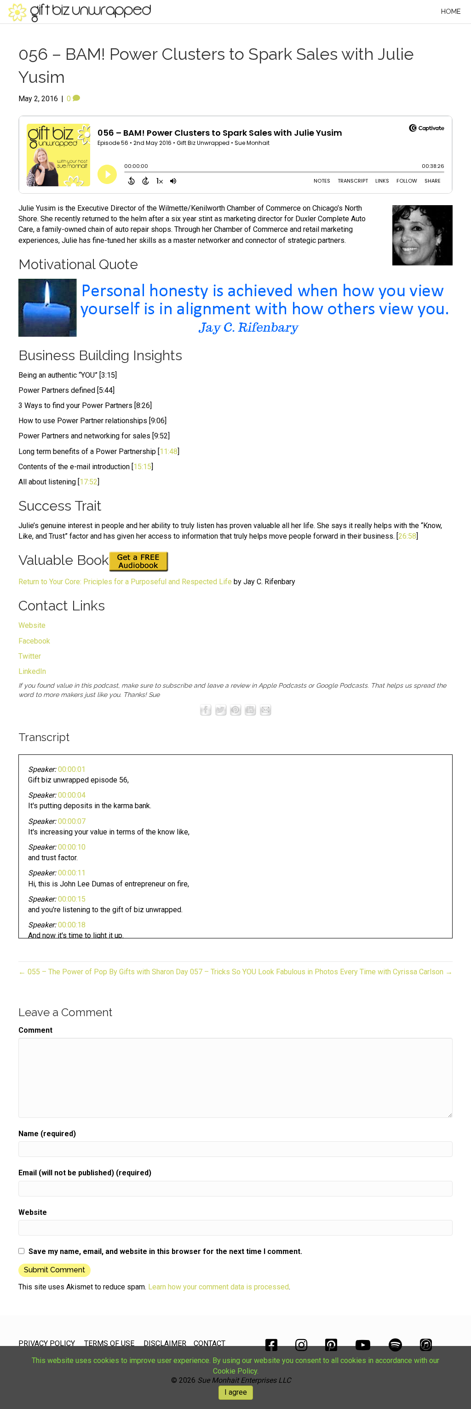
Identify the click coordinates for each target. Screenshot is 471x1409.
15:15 (142, 466)
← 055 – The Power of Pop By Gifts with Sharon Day (103, 971)
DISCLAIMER (165, 1343)
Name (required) (47, 1133)
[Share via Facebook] (206, 709)
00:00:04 (72, 795)
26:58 (407, 536)
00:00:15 (72, 899)
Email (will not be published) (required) (84, 1172)
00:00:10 (72, 847)
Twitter (29, 656)
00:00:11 (72, 872)
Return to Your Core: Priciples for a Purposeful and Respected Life (125, 581)
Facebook (34, 641)
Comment (35, 1030)
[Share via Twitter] (221, 709)
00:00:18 (72, 924)
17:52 (89, 481)
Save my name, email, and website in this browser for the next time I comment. (165, 1251)
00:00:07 (72, 821)
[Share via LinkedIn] (250, 709)
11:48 (169, 451)
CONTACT (209, 1343)
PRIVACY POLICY (46, 1343)
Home (451, 11)
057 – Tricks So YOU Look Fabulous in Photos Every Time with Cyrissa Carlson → (321, 971)
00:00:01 (72, 769)
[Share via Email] (265, 709)
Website (32, 625)
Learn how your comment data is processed (218, 1286)
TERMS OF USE (109, 1343)
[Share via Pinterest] (235, 709)
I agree (235, 1392)
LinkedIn (32, 671)
